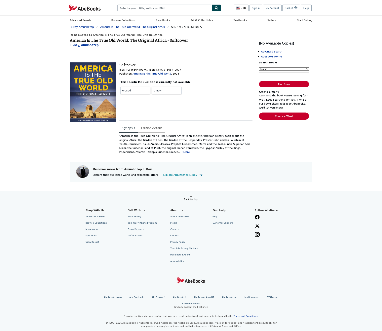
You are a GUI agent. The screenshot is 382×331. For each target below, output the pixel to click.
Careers (174, 229)
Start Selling (304, 20)
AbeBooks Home (271, 56)
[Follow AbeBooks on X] (257, 226)
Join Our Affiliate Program (142, 222)
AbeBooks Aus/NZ (204, 297)
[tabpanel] (185, 144)
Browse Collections (123, 20)
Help (306, 8)
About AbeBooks (179, 216)
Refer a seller (135, 235)
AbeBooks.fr (159, 297)
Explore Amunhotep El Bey (180, 174)
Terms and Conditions (246, 315)
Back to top (191, 199)
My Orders (91, 235)
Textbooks (240, 20)
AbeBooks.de (136, 297)
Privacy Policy (177, 241)
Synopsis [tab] (128, 128)
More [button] (186, 151)
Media (173, 222)
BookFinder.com (191, 305)
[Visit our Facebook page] (257, 217)
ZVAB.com (272, 297)
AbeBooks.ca (229, 297)
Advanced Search (80, 20)
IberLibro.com (251, 297)
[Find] (216, 8)
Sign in (256, 8)
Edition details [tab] (151, 128)
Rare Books (163, 20)
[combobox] (164, 8)
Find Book (284, 84)
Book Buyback (136, 229)
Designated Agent (180, 254)
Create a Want (284, 116)
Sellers (271, 20)
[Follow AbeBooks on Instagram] (257, 235)
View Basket (92, 241)
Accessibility (177, 261)
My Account (272, 8)
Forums (174, 235)
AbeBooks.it (179, 297)
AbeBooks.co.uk (113, 297)
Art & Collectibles (201, 20)
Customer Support (222, 222)
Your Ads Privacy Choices (184, 248)
